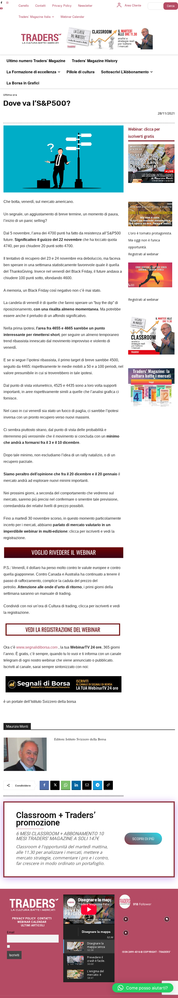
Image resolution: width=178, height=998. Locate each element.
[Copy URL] (108, 785)
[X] (55, 785)
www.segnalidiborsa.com (36, 647)
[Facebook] (44, 785)
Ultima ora (10, 94)
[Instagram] (7, 3)
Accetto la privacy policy (29, 947)
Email (10, 932)
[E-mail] (87, 785)
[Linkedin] (76, 785)
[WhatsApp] (65, 785)
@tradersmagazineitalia (153, 898)
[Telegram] (97, 785)
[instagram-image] (125, 918)
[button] (142, 987)
